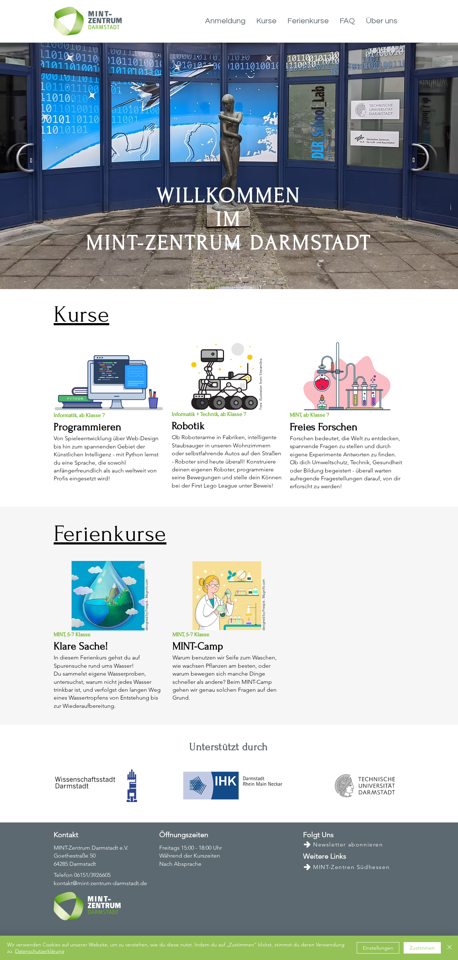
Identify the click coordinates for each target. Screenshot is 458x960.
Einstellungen (378, 948)
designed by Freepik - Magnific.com (146, 604)
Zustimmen (422, 948)
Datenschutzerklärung (39, 951)
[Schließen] (449, 947)
